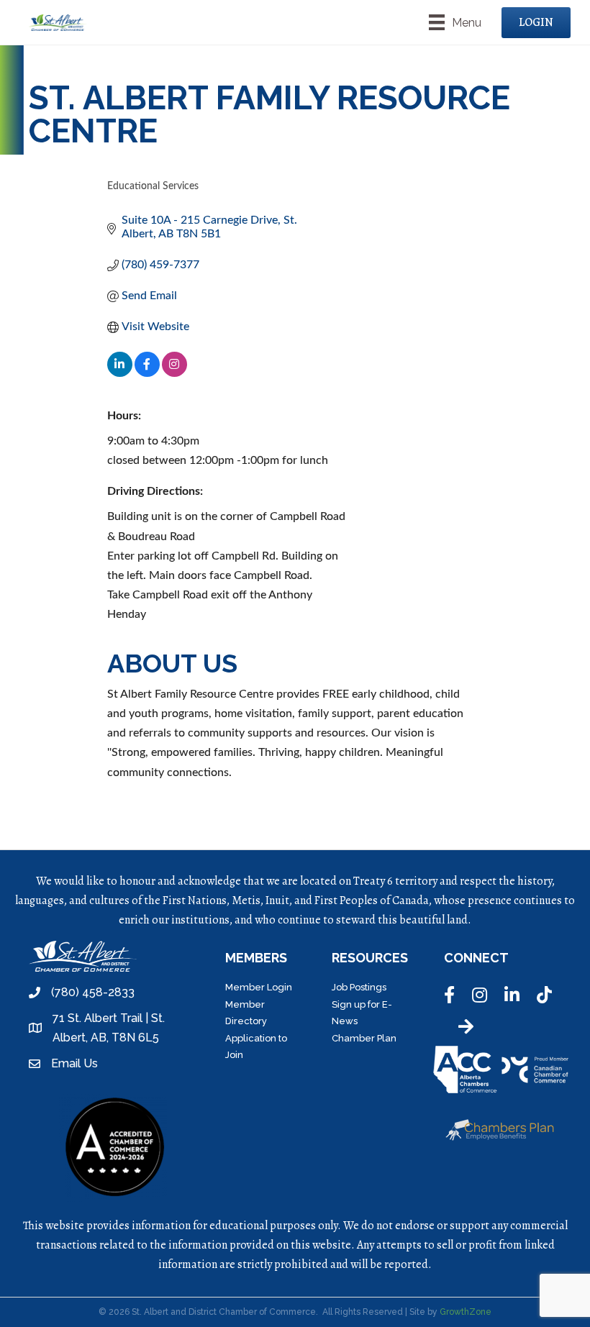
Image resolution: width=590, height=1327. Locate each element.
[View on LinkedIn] (119, 373)
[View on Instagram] (174, 373)
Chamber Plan (364, 1038)
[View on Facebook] (147, 373)
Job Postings (359, 987)
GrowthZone (465, 1312)
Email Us (74, 1063)
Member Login (258, 987)
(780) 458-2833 (93, 992)
